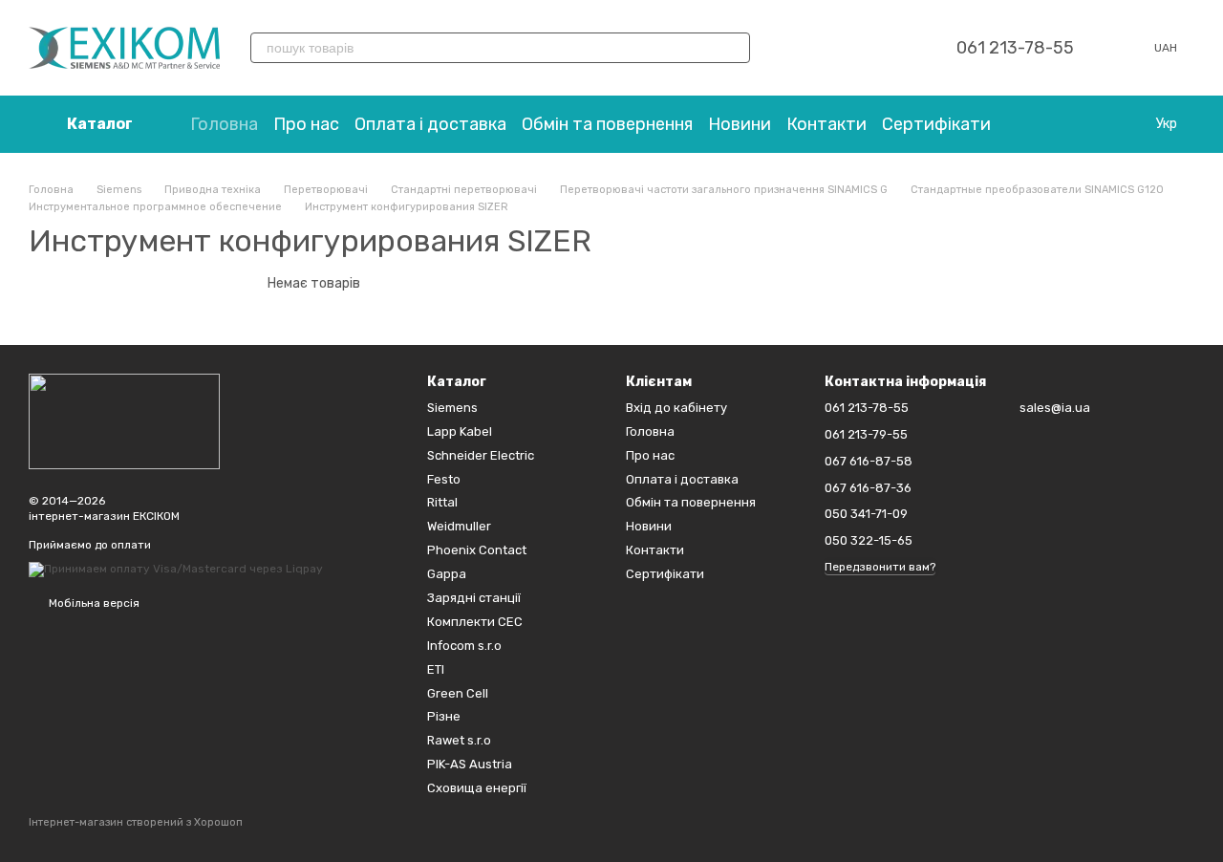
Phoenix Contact (476, 550)
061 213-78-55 (1015, 47)
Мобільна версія (92, 603)
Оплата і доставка (430, 124)
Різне (444, 716)
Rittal (442, 502)
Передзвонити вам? (880, 566)
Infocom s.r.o (464, 645)
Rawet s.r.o (459, 740)
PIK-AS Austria (469, 764)
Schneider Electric (480, 455)
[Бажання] (845, 47)
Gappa (446, 574)
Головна (224, 124)
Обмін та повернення (607, 124)
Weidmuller (459, 526)
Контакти (826, 124)
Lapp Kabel (459, 431)
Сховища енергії (476, 788)
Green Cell (457, 693)
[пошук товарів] (734, 47)
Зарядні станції (474, 598)
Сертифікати (936, 124)
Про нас (306, 124)
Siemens (452, 407)
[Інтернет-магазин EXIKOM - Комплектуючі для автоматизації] (124, 420)
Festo (444, 479)
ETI (435, 669)
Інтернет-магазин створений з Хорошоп (136, 822)
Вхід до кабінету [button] (676, 407)
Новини (739, 124)
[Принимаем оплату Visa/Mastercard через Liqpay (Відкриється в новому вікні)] (176, 568)
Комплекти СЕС (475, 621)
